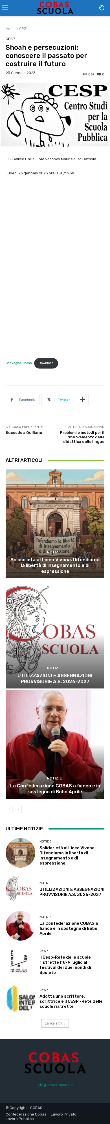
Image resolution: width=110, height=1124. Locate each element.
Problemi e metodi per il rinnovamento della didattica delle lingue (82, 436)
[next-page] (18, 809)
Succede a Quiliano (24, 432)
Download (46, 363)
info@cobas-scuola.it (55, 1085)
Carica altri (53, 1023)
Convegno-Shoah (19, 363)
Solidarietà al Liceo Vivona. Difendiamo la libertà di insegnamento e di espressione (55, 565)
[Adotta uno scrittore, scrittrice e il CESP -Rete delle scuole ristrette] (20, 998)
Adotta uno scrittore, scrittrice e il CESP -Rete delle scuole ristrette (71, 1001)
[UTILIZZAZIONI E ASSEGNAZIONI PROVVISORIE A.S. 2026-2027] (55, 634)
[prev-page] (9, 809)
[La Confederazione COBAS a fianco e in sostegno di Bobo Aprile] (55, 744)
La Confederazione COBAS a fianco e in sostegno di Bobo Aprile (55, 788)
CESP (23, 28)
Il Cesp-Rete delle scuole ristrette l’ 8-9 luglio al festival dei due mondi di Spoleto (65, 965)
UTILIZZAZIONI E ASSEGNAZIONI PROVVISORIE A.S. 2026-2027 (55, 678)
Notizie (54, 552)
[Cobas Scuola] (55, 7)
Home (11, 28)
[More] (83, 399)
